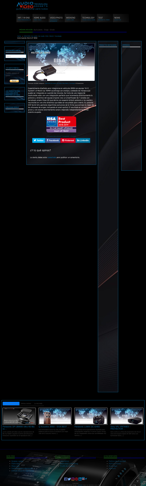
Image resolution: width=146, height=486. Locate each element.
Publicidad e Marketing (69, 463)
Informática (64, 461)
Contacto (112, 468)
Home (19, 36)
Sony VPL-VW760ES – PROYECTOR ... (120, 428)
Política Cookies (115, 463)
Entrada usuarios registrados (22, 471)
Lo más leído (38, 404)
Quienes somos (17, 461)
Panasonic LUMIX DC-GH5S (87, 427)
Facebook (53, 140)
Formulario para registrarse (22, 468)
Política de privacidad (117, 461)
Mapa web (15, 466)
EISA (47, 36)
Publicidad (15, 463)
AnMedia (80, 485)
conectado (52, 157)
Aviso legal (113, 466)
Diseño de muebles (67, 466)
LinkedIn (84, 140)
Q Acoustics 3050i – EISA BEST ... (54, 427)
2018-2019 (27, 36)
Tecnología (58, 36)
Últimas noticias (26, 404)
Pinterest (69, 140)
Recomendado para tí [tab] (11, 404)
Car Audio (41, 36)
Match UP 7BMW (40, 53)
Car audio (34, 36)
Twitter (40, 140)
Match (52, 36)
